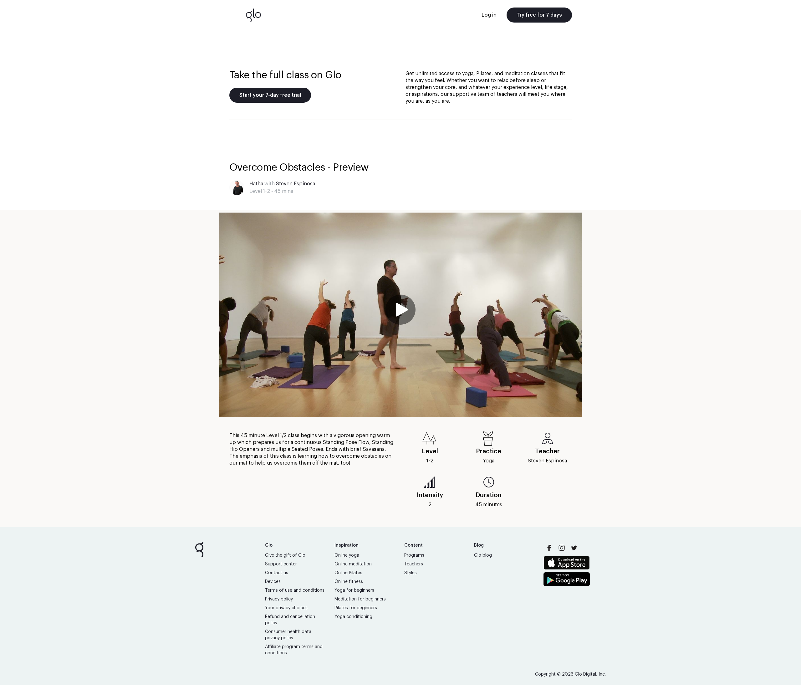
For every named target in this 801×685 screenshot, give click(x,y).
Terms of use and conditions (294, 590)
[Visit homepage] (253, 15)
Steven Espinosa (295, 183)
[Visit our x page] (574, 548)
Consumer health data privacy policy (288, 635)
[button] (400, 315)
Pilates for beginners (355, 608)
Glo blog (483, 555)
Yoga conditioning (353, 617)
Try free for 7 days (539, 15)
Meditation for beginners (360, 599)
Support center (281, 564)
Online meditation (353, 564)
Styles (410, 573)
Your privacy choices (286, 608)
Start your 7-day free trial (270, 95)
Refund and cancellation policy (290, 620)
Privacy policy (279, 599)
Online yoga (346, 555)
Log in (489, 15)
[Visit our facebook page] (549, 548)
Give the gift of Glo (285, 555)
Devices (273, 581)
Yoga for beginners (354, 590)
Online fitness (348, 581)
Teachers (413, 564)
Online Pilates (348, 573)
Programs (414, 555)
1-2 (429, 460)
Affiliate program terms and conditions (294, 650)
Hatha (256, 183)
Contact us (276, 573)
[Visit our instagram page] (561, 548)
